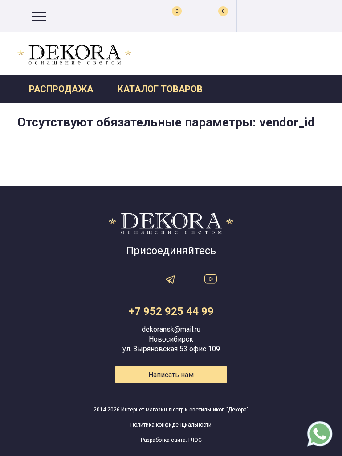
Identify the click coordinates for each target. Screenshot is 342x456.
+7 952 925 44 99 (171, 311)
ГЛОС (195, 440)
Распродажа (61, 89)
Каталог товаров (160, 89)
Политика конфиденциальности (171, 425)
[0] (214, 16)
